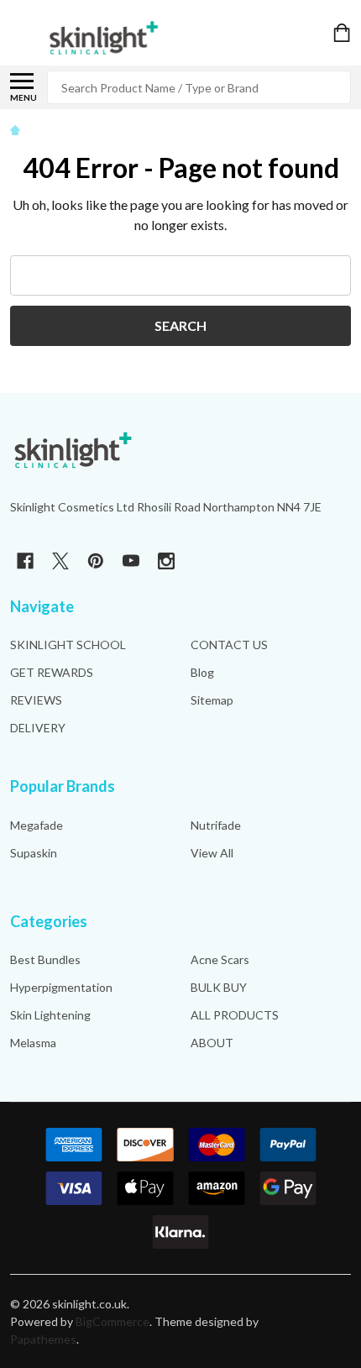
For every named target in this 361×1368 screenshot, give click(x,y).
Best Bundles (45, 959)
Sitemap (212, 700)
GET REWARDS (51, 672)
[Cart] (343, 33)
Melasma (33, 1042)
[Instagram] (166, 561)
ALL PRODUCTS (235, 1015)
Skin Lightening (50, 1015)
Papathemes (43, 1339)
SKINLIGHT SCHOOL (68, 644)
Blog (202, 672)
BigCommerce (112, 1321)
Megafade (36, 825)
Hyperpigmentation (61, 987)
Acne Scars (220, 959)
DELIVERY (37, 728)
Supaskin (33, 853)
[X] (60, 561)
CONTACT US (229, 644)
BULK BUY (219, 987)
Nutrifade (216, 825)
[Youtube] (131, 561)
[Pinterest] (96, 561)
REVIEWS (36, 700)
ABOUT (212, 1042)
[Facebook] (25, 561)
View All (212, 853)
